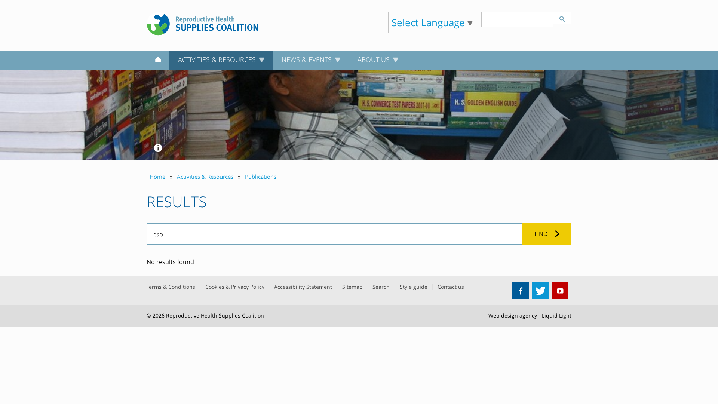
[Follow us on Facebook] (520, 290)
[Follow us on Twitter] (540, 290)
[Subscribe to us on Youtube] (560, 290)
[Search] (562, 18)
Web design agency (512, 315)
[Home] (158, 60)
